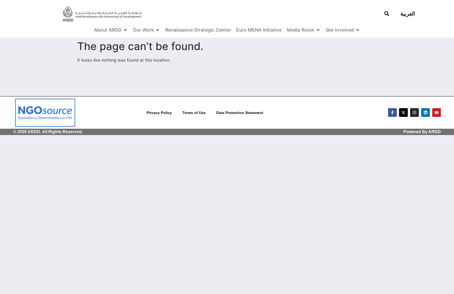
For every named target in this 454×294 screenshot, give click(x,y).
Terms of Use (194, 113)
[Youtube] (436, 112)
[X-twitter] (403, 112)
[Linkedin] (425, 112)
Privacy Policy (159, 113)
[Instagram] (414, 112)
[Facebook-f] (392, 112)
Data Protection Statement (239, 113)
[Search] (387, 13)
